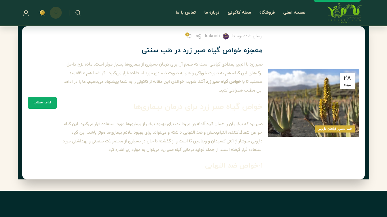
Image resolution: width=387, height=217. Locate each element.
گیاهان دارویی (327, 128)
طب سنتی (345, 128)
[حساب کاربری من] (26, 12)
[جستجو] (78, 12)
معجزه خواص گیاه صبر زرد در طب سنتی (202, 50)
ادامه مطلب (42, 102)
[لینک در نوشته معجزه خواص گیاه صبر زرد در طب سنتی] (313, 103)
